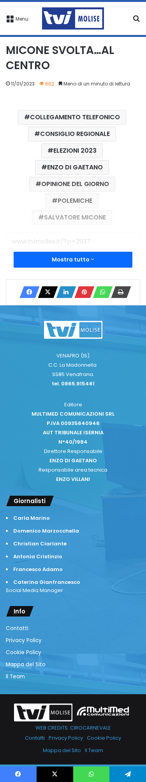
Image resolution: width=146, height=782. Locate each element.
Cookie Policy (23, 652)
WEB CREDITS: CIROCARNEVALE (73, 727)
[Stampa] (119, 292)
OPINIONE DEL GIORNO (75, 183)
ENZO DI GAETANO (75, 167)
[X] (45, 292)
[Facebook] (27, 292)
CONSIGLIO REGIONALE (75, 133)
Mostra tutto (71, 259)
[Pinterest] (82, 292)
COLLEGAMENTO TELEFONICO (75, 117)
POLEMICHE (75, 200)
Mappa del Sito (26, 664)
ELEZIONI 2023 (75, 150)
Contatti (17, 628)
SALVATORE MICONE (75, 217)
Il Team (15, 676)
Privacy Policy (24, 640)
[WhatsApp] (100, 292)
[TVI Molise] (73, 18)
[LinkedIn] (64, 292)
